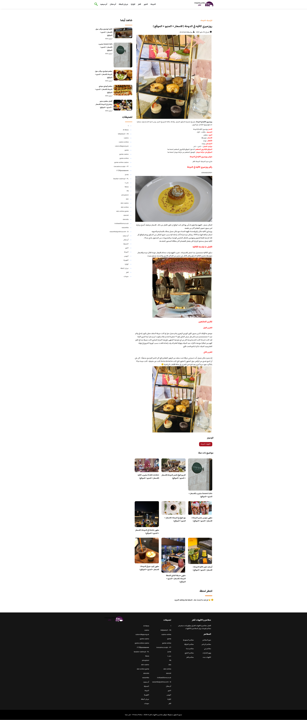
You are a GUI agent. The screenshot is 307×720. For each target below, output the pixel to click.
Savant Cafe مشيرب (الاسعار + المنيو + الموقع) (200, 495)
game (127, 150)
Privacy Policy (137, 714)
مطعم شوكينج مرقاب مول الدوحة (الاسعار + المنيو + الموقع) (103, 74)
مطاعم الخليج (189, 653)
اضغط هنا (170, 149)
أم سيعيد (103, 4)
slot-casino (125, 203)
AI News (126, 130)
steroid (126, 215)
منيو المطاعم (207, 640)
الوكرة (133, 4)
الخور (146, 4)
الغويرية (126, 260)
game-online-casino (121, 162)
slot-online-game (122, 211)
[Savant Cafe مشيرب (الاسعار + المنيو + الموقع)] (123, 55)
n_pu (127, 182)
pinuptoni (125, 195)
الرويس (126, 256)
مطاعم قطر (190, 657)
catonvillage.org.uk (122, 146)
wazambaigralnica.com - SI (119, 231)
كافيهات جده (207, 657)
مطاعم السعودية (188, 640)
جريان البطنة (123, 4)
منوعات (126, 276)
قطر (139, 4)
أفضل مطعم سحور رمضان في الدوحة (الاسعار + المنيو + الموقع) (104, 104)
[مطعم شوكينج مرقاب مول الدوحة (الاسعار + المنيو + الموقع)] (123, 75)
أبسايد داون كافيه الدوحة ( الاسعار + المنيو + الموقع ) (202, 568)
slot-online (125, 207)
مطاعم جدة (190, 648)
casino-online (124, 142)
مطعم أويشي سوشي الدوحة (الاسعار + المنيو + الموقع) (103, 89)
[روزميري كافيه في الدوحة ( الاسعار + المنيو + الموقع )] (173, 77)
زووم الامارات (207, 653)
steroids (126, 219)
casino (126, 138)
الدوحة (153, 4)
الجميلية (126, 244)
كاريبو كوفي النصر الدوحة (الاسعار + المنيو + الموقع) (174, 477)
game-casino (124, 154)
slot (127, 199)
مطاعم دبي (207, 648)
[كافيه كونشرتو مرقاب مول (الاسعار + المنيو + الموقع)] (123, 33)
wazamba (125, 227)
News (127, 187)
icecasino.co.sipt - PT (121, 166)
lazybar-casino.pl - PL (121, 178)
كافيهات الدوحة (206, 444)
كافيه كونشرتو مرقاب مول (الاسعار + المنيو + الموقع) (103, 32)
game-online (124, 158)
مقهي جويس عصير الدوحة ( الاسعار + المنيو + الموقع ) (202, 519)
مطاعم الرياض (206, 644)
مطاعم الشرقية (189, 644)
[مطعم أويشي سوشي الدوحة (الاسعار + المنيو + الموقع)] (123, 90)
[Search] (96, 4)
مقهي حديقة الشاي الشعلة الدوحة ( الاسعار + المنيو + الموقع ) (176, 578)
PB (128, 191)
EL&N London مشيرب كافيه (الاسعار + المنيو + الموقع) (148, 477)
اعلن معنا (128, 714)
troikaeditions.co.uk (122, 223)
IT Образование (122, 170)
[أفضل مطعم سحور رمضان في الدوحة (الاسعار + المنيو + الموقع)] (123, 105)
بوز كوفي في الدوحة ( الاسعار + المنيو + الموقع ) (175, 519)
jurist (127, 174)
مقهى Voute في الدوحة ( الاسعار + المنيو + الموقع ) (147, 532)
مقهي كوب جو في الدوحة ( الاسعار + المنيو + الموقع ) (149, 568)
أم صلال (113, 4)
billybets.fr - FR (123, 134)
